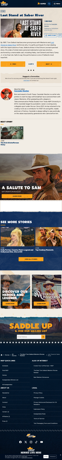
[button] (60, 455)
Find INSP (5, 370)
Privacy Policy (38, 393)
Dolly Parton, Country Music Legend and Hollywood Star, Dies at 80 (17, 251)
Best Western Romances (41, 377)
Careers (4, 412)
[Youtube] (41, 442)
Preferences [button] (53, 456)
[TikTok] (36, 442)
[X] (25, 442)
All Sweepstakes (7, 384)
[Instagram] (31, 442)
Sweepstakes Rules (39, 414)
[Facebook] (20, 442)
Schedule (5, 366)
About (4, 397)
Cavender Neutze (21, 91)
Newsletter (5, 393)
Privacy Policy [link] (24, 456)
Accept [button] (46, 456)
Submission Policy (39, 409)
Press (4, 421)
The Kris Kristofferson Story (10, 144)
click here (26, 80)
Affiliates (5, 416)
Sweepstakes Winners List (10, 380)
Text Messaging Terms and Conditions (45, 423)
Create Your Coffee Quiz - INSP (43, 366)
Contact (5, 402)
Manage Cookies (39, 397)
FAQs (4, 407)
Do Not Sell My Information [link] (27, 457)
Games (4, 375)
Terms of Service (39, 418)
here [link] (13, 457)
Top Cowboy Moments (44, 250)
